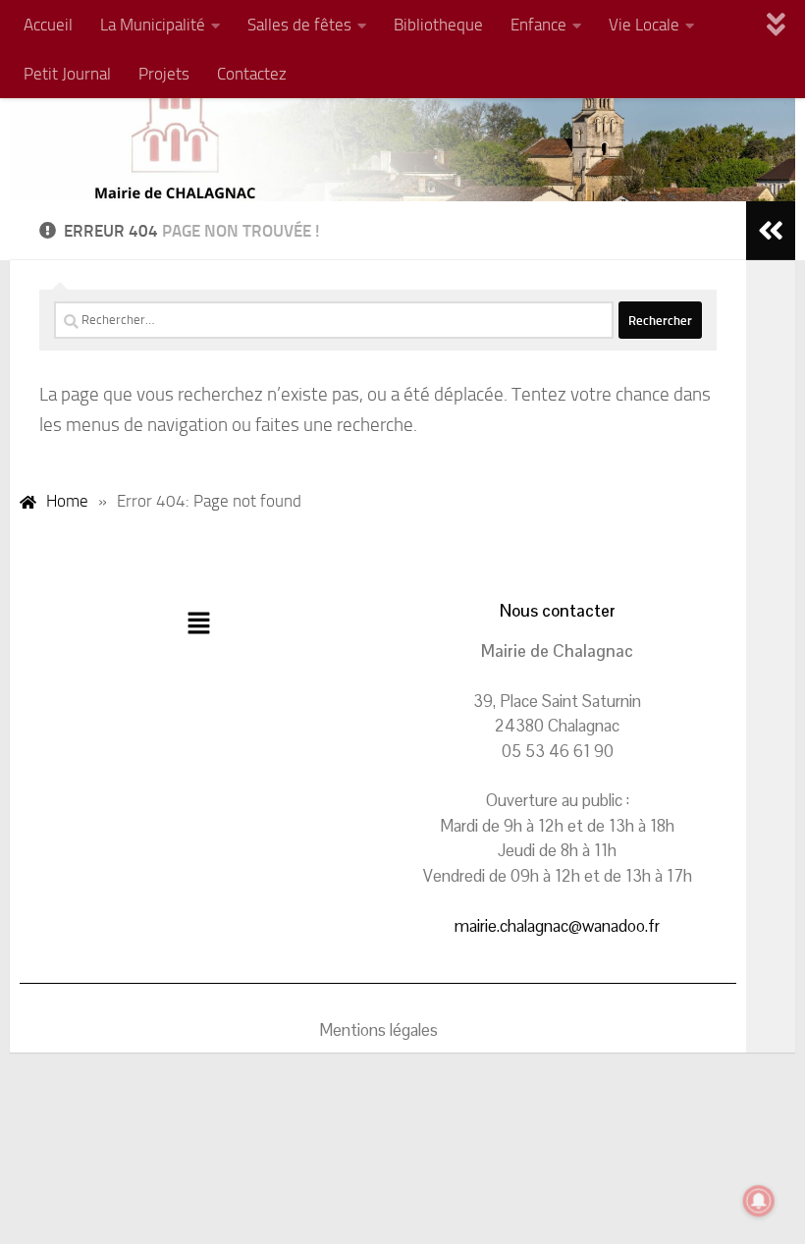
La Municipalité (152, 24)
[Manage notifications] (759, 1201)
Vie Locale (644, 24)
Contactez (252, 73)
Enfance (538, 24)
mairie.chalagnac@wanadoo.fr (557, 926)
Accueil (48, 24)
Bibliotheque (438, 24)
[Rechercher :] (334, 320)
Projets (163, 73)
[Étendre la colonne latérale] (770, 230)
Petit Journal (67, 73)
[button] (198, 624)
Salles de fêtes (299, 24)
